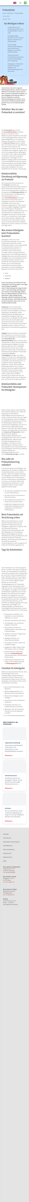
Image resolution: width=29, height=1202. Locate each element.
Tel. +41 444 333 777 (9, 895)
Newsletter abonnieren (11, 842)
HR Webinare (7, 846)
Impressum (7, 853)
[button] (20, 3)
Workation (8, 808)
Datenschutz (7, 857)
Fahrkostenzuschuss (11, 775)
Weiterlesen (9, 755)
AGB (4, 861)
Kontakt (6, 834)
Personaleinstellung (10, 198)
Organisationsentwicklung (12, 743)
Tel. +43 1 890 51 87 (8, 882)
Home (4, 13)
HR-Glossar (10, 13)
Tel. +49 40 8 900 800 (9, 872)
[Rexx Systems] (14, 1061)
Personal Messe (8, 849)
